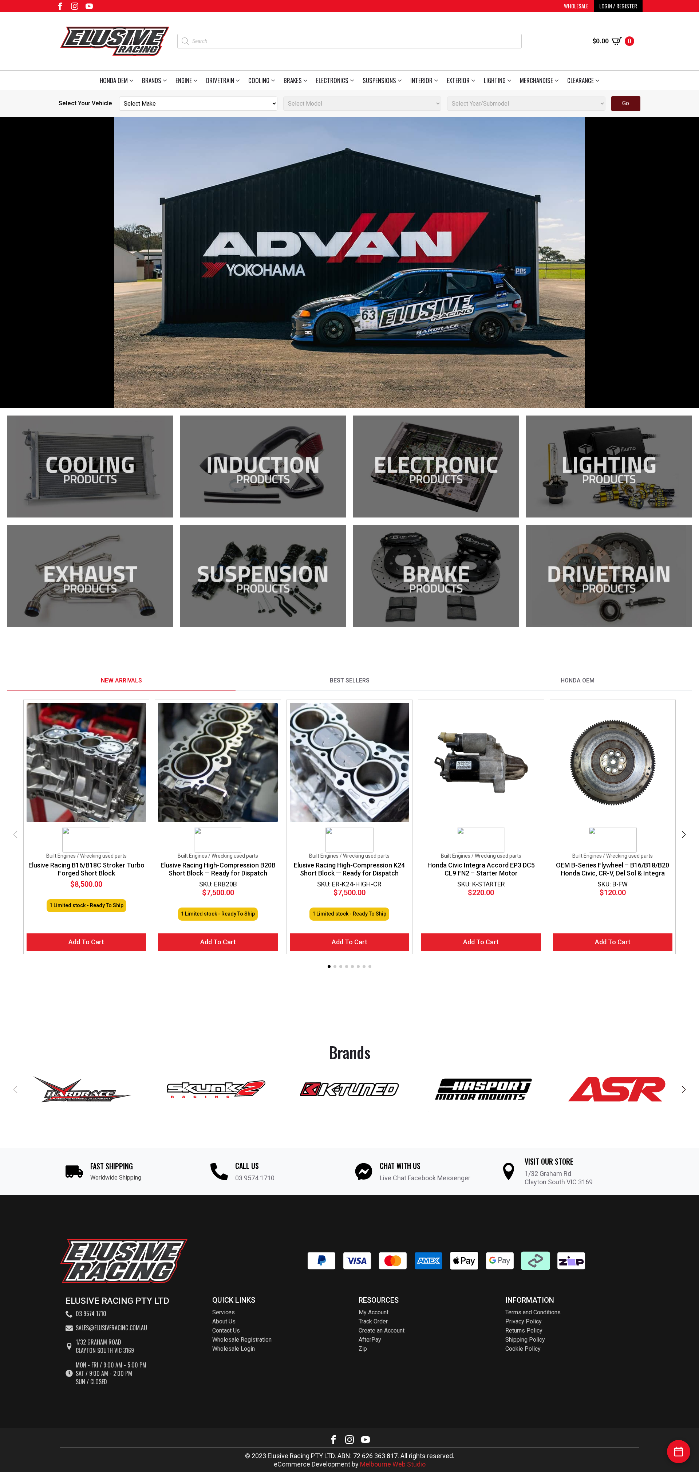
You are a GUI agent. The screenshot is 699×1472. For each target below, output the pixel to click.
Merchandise (536, 80)
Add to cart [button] (86, 942)
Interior (421, 80)
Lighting (495, 80)
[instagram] (74, 6)
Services (223, 1312)
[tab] (121, 680)
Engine (183, 80)
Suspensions (379, 80)
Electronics (332, 80)
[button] (683, 834)
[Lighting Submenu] (511, 80)
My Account (373, 1312)
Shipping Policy (525, 1339)
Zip (363, 1348)
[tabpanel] (349, 835)
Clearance (580, 80)
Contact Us (226, 1330)
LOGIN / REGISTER (618, 6)
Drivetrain (220, 80)
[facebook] (60, 6)
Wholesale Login (233, 1348)
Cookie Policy (523, 1348)
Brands (151, 80)
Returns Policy (523, 1330)
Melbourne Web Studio (393, 1464)
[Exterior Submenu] (474, 80)
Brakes (293, 80)
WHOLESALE (576, 6)
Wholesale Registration (242, 1339)
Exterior (458, 80)
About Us (224, 1321)
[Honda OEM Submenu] (133, 80)
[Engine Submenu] (197, 80)
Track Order (373, 1321)
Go (625, 103)
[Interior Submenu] (437, 80)
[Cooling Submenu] (274, 80)
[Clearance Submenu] (599, 80)
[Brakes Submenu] (307, 80)
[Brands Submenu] (166, 80)
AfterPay (370, 1339)
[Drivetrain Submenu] (239, 80)
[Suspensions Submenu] (401, 80)
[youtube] (89, 6)
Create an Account (381, 1330)
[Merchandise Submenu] (558, 80)
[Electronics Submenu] (353, 80)
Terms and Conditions (533, 1312)
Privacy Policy (523, 1321)
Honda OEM (114, 80)
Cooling (258, 80)
